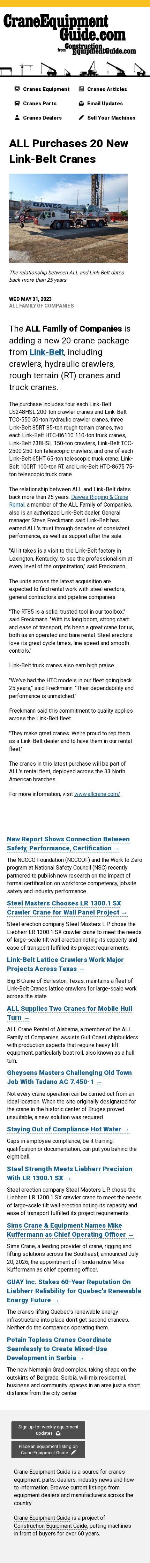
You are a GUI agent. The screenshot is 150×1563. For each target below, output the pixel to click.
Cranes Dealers (42, 118)
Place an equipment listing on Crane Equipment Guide (48, 1449)
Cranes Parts (39, 103)
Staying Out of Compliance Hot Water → (68, 1129)
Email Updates (104, 103)
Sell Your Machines (110, 118)
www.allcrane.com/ (97, 794)
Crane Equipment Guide (42, 1518)
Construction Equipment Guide (50, 1526)
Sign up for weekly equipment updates (48, 1430)
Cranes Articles (106, 89)
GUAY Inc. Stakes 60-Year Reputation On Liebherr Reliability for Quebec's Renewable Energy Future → (74, 1291)
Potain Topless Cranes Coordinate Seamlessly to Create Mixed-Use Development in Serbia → (59, 1349)
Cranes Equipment (46, 89)
